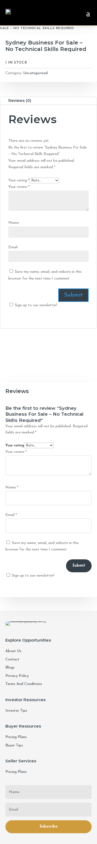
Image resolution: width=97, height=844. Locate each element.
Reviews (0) (19, 100)
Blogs (10, 668)
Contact (12, 659)
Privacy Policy (17, 676)
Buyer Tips (14, 745)
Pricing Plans (16, 737)
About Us (13, 651)
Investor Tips (16, 711)
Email (13, 247)
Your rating (18, 180)
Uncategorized (35, 73)
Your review (19, 187)
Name (13, 223)
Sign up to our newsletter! (36, 305)
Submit (78, 566)
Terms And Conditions (23, 684)
